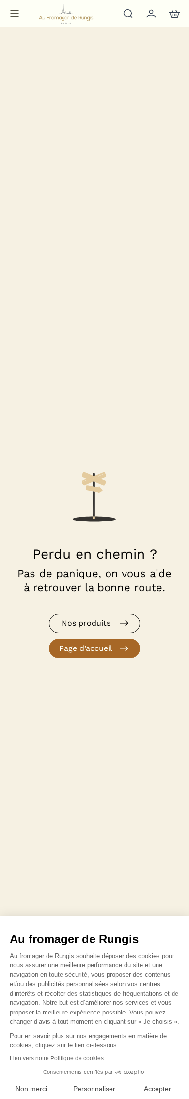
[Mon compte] (150, 13)
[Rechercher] (127, 13)
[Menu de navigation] (14, 13)
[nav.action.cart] (173, 13)
